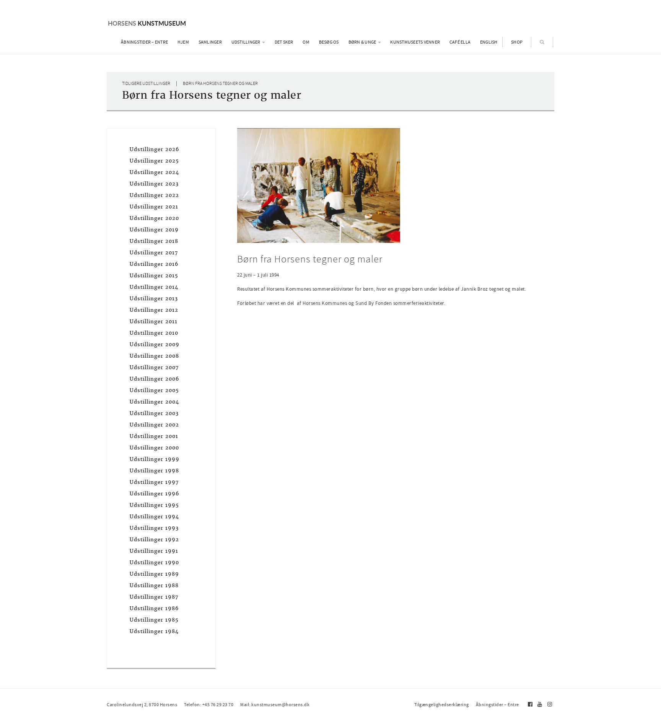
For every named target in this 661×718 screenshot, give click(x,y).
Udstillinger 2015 (154, 275)
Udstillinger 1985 (154, 620)
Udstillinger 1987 (154, 597)
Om (306, 42)
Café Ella (460, 42)
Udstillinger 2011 (153, 321)
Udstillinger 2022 (154, 195)
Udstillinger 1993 (154, 528)
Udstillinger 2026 (154, 149)
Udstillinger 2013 (154, 298)
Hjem (183, 42)
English (489, 42)
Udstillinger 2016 (154, 264)
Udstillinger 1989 (154, 574)
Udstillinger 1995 (154, 505)
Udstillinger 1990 (154, 562)
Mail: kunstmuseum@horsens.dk (274, 705)
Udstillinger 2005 (154, 390)
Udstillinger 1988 (154, 585)
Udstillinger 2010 (154, 333)
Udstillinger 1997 (154, 482)
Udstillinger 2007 (154, 367)
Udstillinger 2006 (154, 379)
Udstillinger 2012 (154, 310)
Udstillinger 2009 (154, 344)
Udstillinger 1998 (154, 470)
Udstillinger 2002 (154, 425)
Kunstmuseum (147, 23)
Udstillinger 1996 (154, 493)
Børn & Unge (362, 42)
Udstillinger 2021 (154, 207)
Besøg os (329, 42)
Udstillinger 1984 (154, 631)
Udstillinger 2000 (154, 447)
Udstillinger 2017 (154, 252)
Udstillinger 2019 (154, 229)
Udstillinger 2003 (154, 413)
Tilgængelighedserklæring (441, 705)
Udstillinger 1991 (154, 551)
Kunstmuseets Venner (415, 42)
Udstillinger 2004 (154, 402)
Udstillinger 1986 (154, 608)
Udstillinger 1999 (154, 459)
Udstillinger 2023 (154, 184)
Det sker (284, 42)
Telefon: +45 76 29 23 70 (208, 705)
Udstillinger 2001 (154, 436)
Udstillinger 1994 (154, 516)
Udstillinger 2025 (154, 161)
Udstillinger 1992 (154, 539)
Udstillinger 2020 (154, 218)
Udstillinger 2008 (154, 356)
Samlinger (210, 42)
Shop (517, 42)
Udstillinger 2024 (154, 172)
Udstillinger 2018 (154, 241)
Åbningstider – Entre (144, 42)
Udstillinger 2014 (154, 287)
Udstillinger (246, 42)
